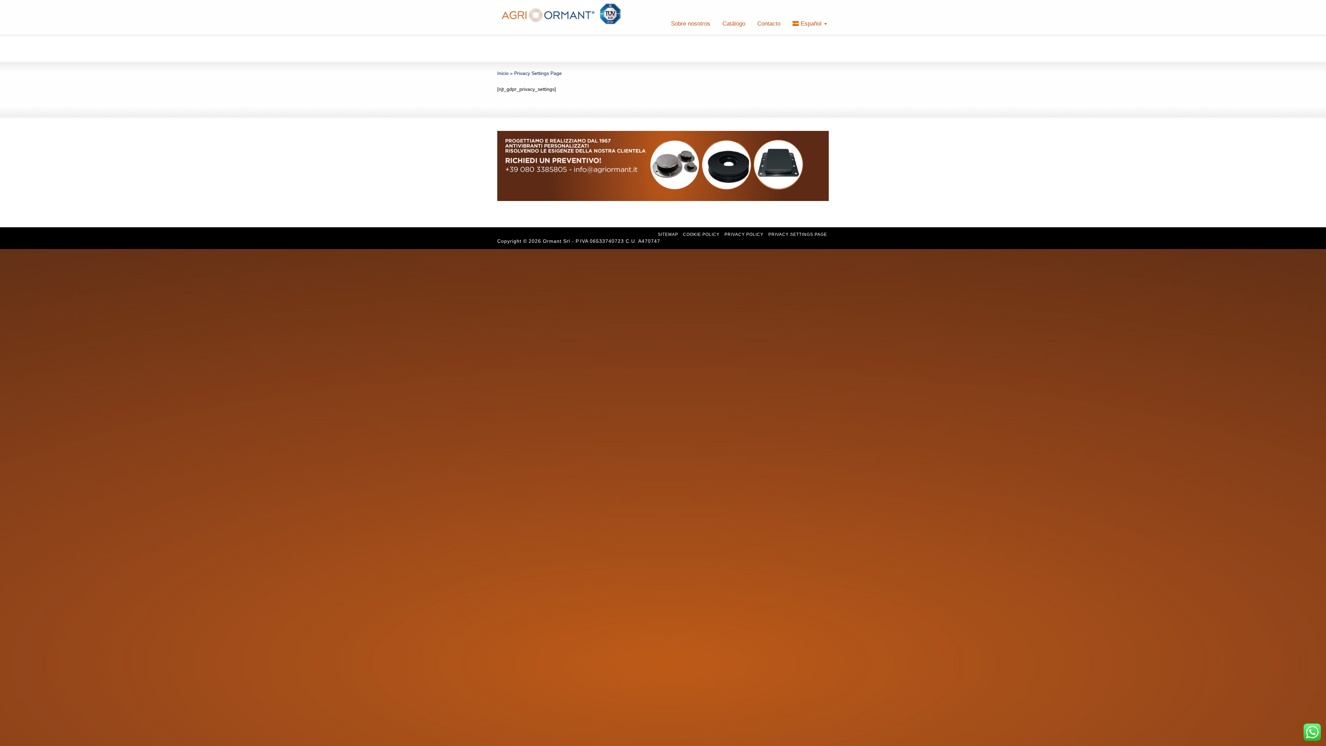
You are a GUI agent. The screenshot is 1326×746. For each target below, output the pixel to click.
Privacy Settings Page (797, 234)
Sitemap (668, 234)
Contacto (768, 23)
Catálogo (733, 23)
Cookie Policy (701, 234)
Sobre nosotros (690, 23)
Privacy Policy (743, 234)
